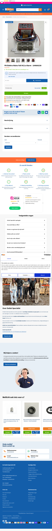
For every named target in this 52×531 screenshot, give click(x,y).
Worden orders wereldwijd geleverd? (16, 247)
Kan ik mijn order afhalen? (13, 238)
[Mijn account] (45, 9)
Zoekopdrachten (31, 499)
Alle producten (9, 17)
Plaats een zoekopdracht (10, 364)
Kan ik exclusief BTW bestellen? (15, 252)
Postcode (40, 140)
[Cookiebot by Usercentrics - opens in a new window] (45, 255)
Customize (25, 275)
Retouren (30, 494)
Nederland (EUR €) (15, 517)
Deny (9, 275)
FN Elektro (6, 67)
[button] (7, 39)
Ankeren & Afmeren (32, 472)
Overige (30, 480)
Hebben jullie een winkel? (13, 234)
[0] (48, 9)
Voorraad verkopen (7, 492)
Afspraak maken (7, 336)
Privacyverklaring (16, 515)
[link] (12, 419)
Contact (4, 499)
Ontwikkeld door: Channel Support (26, 513)
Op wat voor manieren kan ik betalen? (16, 243)
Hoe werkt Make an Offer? (13, 225)
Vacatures (5, 497)
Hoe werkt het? (6, 501)
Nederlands (5, 517)
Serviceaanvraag (31, 497)
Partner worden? (6, 505)
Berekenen (8, 147)
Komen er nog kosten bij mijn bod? (15, 229)
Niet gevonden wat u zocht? (8, 503)
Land (5, 140)
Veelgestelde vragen (32, 492)
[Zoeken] (40, 9)
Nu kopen (26, 93)
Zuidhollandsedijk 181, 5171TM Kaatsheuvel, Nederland (14, 331)
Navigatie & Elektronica (33, 470)
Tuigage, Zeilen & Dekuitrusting (35, 474)
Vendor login (31, 501)
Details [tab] (26, 258)
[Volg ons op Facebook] (3, 521)
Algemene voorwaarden (8, 507)
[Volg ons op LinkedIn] (6, 521)
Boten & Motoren (31, 478)
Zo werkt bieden (31, 468)
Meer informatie (11, 76)
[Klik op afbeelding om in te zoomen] (45, 22)
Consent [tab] (9, 258)
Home (4, 17)
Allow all (42, 275)
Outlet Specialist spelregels (14, 220)
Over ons (4, 494)
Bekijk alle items (31, 160)
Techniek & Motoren (32, 476)
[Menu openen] (3, 9)
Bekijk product (12, 428)
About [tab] (43, 258)
